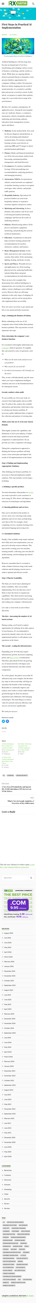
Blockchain (8, 1170)
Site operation (8, 1267)
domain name (7, 1240)
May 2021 (7, 1133)
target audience (9, 1273)
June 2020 (7, 1147)
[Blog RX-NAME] (18, 4)
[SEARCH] (31, 878)
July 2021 (7, 1123)
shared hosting (22, 1264)
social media (7, 1270)
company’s (6, 348)
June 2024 (7, 1042)
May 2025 (7, 1004)
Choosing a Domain (18, 1228)
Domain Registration (10, 1243)
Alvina (4, 34)
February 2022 (9, 1118)
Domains (7, 1184)
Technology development (12, 1276)
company (10, 775)
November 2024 (9, 1023)
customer (15, 1231)
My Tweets (30, 1296)
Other (6, 1194)
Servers (6, 1203)
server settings (8, 1264)
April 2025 (8, 1009)
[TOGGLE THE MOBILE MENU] (3, 3)
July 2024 (7, 1038)
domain (5, 1237)
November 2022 (9, 1109)
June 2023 (7, 1099)
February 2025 (9, 1014)
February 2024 (9, 1061)
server (20, 1261)
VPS (19, 1279)
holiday (14, 1249)
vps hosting (27, 1279)
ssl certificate (20, 1270)
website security (9, 1285)
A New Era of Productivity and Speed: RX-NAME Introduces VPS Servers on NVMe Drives (16, 789)
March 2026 (8, 957)
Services (7, 1208)
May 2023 (7, 1104)
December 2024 (9, 1019)
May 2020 (7, 1152)
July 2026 (7, 938)
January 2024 (9, 1066)
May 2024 (7, 1047)
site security (20, 1267)
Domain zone (17, 1246)
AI (4, 775)
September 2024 (10, 1033)
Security (7, 1199)
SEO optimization (9, 1261)
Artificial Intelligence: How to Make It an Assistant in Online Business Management (8, 747)
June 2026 (7, 942)
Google (5, 1249)
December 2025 (9, 971)
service (30, 492)
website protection (18, 1282)
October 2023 (9, 1080)
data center (25, 1231)
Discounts (7, 1180)
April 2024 (8, 1052)
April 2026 (8, 952)
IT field (23, 1255)
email (27, 1246)
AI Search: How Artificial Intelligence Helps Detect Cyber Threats (8, 760)
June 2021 (7, 1128)
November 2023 (9, 1076)
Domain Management (18, 1237)
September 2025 (10, 985)
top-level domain (9, 1279)
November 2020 (9, 1142)
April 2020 (8, 1156)
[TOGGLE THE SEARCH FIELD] (33, 3)
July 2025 (7, 995)
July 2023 (7, 1095)
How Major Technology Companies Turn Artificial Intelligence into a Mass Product (25, 747)
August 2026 (8, 933)
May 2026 (7, 947)
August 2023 (8, 1090)
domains (24, 1243)
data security (14, 657)
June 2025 (7, 999)
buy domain (23, 1225)
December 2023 (9, 1071)
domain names (20, 1240)
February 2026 (9, 961)
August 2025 (8, 990)
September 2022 (10, 1114)
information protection (12, 1252)
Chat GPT (6, 1228)
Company (7, 1175)
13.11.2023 (13, 34)
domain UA (7, 1246)
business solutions (10, 1225)
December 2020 (9, 1137)
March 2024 (8, 1057)
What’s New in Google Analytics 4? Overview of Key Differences (21, 802)
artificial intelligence (15, 1222)
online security (21, 775)
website (6, 1282)
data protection (9, 1234)
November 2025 (9, 976)
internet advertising (10, 1255)
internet (26, 1252)
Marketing (7, 1189)
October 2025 (9, 980)
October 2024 (9, 1028)
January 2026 (9, 966)
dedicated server (23, 1234)
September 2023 (10, 1085)
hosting (22, 1249)
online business (8, 1258)
